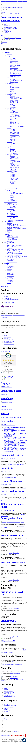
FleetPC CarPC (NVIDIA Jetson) (15, 220)
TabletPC (6, 30)
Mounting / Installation (15, 97)
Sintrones (9, 283)
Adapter (12, 182)
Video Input (13, 160)
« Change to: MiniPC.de (14, 1)
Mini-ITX (12, 130)
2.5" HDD (12, 175)
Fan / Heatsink (13, 153)
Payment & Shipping (9, 341)
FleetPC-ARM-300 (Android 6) (13, 562)
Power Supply (10, 110)
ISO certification (8, 342)
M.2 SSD (12, 184)
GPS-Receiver (10, 83)
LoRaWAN (13, 170)
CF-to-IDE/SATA (14, 103)
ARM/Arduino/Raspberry (13, 188)
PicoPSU (12, 119)
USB (11, 86)
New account (4, 317)
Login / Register (5, 286)
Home (5, 24)
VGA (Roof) (10, 252)
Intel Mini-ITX (13, 62)
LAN (11, 163)
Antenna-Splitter (14, 101)
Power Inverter (13, 114)
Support (6, 338)
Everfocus (9, 230)
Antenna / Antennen (15, 87)
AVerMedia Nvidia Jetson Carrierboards (16, 225)
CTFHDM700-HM (8, 621)
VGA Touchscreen (11, 246)
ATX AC (12, 125)
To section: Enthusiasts (10, 477)
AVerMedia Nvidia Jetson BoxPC (15, 227)
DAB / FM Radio (14, 165)
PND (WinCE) (10, 209)
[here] (24, 650)
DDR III (12, 197)
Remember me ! (11, 313)
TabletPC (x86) (10, 238)
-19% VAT (10, 328)
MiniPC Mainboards (9, 302)
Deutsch (3, 12)
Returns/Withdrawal (9, 344)
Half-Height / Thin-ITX (16, 136)
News (5, 335)
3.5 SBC (12, 72)
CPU (11, 146)
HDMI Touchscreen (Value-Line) (15, 249)
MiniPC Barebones (8, 301)
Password (3, 313)
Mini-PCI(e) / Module (12, 154)
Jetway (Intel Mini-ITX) (16, 65)
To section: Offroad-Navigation (18, 488)
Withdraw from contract (17, 735)
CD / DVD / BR (14, 178)
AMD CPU (13, 151)
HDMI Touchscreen (12, 262)
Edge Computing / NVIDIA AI (11, 28)
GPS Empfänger (14, 678)
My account (7, 306)
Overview (9, 54)
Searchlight (12, 107)
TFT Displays (7, 298)
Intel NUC (12, 66)
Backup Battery (14, 112)
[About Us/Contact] (15, 673)
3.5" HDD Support (14, 133)
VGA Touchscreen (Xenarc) (14, 255)
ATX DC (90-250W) (15, 123)
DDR (11, 195)
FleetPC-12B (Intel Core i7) (12, 535)
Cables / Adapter (14, 100)
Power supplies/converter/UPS (11, 299)
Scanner (12, 104)
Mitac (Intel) (10, 280)
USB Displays (10, 259)
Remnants (9, 142)
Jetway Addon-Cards (15, 63)
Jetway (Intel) (10, 271)
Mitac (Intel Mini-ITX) (15, 75)
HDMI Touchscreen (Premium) (14, 245)
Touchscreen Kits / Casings (13, 251)
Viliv (11, 144)
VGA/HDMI (10, 248)
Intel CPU (12, 150)
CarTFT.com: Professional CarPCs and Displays (12, 7)
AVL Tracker (10, 213)
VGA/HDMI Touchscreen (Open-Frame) (17, 256)
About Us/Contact (8, 339)
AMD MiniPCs (10, 267)
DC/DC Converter (14, 115)
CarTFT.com (11, 39)
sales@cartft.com (15, 731)
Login (2, 311)
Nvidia (8, 232)
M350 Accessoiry (14, 135)
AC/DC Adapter (14, 118)
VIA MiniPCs (10, 274)
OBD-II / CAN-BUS (15, 167)
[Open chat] (24, 740)
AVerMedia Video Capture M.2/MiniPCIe (17, 228)
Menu (2, 35)
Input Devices (10, 108)
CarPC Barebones (8, 297)
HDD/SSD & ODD (12, 171)
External (12, 137)
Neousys (9, 270)
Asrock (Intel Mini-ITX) (16, 76)
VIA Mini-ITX (13, 59)
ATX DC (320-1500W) (16, 116)
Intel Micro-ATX (14, 69)
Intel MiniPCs (10, 266)
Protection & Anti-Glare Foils (14, 257)
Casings (9, 128)
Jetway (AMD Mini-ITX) (16, 70)
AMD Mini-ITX (14, 68)
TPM (11, 168)
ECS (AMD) (10, 278)
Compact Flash (13, 179)
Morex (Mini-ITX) (14, 132)
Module (12, 89)
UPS (11, 121)
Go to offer (16, 553)
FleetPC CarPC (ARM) (12, 216)
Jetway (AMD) (10, 273)
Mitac (8, 231)
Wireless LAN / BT (15, 157)
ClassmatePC (10, 241)
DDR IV (12, 199)
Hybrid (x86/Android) (12, 237)
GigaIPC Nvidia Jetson (12, 224)
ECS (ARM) (10, 281)
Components (7, 25)
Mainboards (10, 56)
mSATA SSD (13, 181)
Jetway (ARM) (10, 276)
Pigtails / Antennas (14, 158)
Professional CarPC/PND (10, 27)
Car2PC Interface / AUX (16, 98)
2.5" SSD (12, 177)
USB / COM (13, 164)
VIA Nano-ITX (14, 61)
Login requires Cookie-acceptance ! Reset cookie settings (13, 315)
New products (7, 337)
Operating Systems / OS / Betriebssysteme (16, 81)
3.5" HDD (12, 174)
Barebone (6, 32)
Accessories (13, 93)
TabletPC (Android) (12, 239)
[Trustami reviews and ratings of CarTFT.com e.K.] (8, 373)
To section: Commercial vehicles (16, 464)
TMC (11, 90)
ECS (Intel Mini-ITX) (15, 73)
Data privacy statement (9, 696)
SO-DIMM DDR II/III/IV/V (17, 193)
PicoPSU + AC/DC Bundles (17, 126)
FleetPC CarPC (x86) (12, 204)
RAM (8, 190)
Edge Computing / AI (12, 200)
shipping (11, 553)
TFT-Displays (7, 31)
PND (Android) (11, 214)
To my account (7, 718)
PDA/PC (12, 91)
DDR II (12, 196)
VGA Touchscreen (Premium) (14, 253)
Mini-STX (12, 140)
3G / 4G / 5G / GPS (15, 161)
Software (9, 77)
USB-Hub (12, 105)
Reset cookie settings (5, 735)
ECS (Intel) (9, 277)
